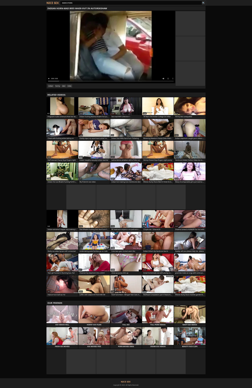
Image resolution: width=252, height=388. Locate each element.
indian (50, 86)
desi (63, 86)
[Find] (203, 3)
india (69, 86)
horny (57, 86)
